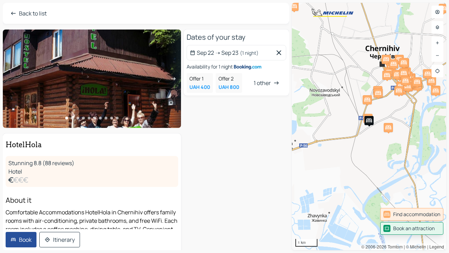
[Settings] (437, 27)
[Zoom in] (437, 43)
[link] (411, 214)
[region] (369, 126)
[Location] (437, 71)
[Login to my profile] (437, 12)
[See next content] (173, 79)
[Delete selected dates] (280, 52)
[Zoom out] (437, 55)
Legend (436, 246)
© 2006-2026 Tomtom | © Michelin (393, 246)
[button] (369, 120)
